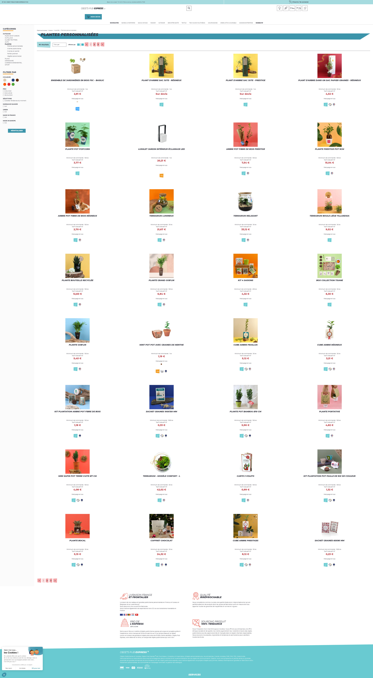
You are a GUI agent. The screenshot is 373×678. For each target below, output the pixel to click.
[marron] (17, 80)
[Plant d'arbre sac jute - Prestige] (245, 68)
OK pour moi (36, 668)
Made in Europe (9, 121)
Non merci (9, 668)
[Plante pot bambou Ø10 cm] (245, 397)
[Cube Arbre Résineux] (329, 331)
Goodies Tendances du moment (15, 100)
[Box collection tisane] (329, 266)
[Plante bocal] (77, 526)
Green (5, 109)
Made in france (9, 115)
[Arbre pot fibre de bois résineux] (77, 201)
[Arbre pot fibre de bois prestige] (245, 135)
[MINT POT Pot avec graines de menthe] (161, 331)
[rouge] (9, 84)
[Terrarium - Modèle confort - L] (161, 461)
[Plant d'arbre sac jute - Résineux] (161, 68)
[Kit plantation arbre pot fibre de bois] (77, 397)
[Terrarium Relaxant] (245, 201)
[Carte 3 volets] (245, 461)
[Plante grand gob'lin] (161, 266)
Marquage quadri (10, 104)
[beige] (5, 80)
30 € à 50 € (8, 95)
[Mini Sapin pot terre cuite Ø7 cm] (77, 461)
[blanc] (9, 80)
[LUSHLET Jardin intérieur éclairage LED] (161, 135)
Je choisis (22, 668)
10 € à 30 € (8, 93)
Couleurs (7, 77)
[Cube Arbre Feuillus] (245, 331)
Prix (4, 89)
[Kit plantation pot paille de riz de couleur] (329, 461)
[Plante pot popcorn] (77, 135)
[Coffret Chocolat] (161, 526)
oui (6, 106)
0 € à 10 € (8, 91)
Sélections (7, 98)
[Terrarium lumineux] (161, 201)
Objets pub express (42, 30)
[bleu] (13, 80)
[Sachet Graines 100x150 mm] (161, 397)
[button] (4, 674)
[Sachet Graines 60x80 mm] (329, 526)
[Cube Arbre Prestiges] (245, 526)
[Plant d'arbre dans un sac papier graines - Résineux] (329, 68)
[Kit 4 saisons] (245, 266)
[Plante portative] (329, 397)
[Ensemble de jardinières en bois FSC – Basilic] (77, 68)
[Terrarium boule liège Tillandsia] (329, 201)
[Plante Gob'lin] (77, 331)
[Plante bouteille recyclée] (77, 266)
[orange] (5, 84)
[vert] (13, 84)
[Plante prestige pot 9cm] (329, 135)
